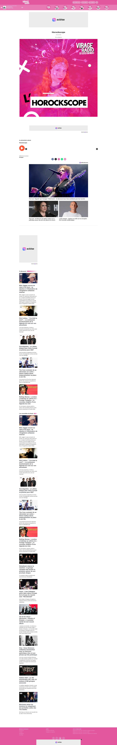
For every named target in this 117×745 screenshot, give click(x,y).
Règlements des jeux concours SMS (81, 732)
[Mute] (22, 7)
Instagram (21, 733)
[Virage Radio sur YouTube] (60, 738)
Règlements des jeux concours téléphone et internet (85, 733)
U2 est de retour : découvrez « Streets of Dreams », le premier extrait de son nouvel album (27, 620)
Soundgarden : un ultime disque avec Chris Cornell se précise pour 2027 (28, 348)
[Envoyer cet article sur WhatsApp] (61, 159)
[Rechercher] (97, 2)
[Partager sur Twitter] (55, 159)
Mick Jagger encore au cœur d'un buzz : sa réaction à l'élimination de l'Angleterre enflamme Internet (28, 289)
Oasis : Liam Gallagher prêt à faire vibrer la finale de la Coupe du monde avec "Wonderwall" (28, 594)
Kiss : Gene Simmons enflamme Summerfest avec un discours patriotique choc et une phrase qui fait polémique (28, 651)
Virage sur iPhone (50, 730)
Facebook (21, 730)
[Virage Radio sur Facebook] (53, 738)
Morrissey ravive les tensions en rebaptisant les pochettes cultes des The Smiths (27, 707)
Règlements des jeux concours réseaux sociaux (84, 730)
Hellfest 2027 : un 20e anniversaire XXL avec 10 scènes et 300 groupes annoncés (28, 680)
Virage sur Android (50, 732)
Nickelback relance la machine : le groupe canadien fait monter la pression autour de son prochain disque (27, 569)
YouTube (21, 735)
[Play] (1, 7)
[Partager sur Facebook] (52, 159)
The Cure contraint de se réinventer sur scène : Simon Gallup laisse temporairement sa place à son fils (27, 373)
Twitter (20, 732)
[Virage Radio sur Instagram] (63, 738)
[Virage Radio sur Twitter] (57, 738)
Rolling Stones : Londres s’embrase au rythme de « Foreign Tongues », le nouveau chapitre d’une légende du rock (28, 400)
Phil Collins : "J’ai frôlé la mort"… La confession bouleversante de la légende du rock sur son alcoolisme (28, 321)
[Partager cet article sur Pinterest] (58, 159)
